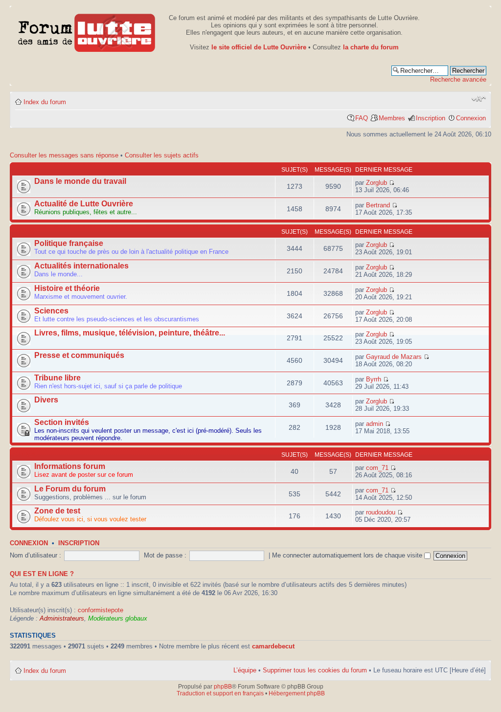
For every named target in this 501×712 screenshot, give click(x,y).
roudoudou (380, 512)
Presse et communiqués (79, 355)
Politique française (68, 243)
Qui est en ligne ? (42, 574)
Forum (23, 231)
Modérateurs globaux (117, 618)
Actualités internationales (81, 266)
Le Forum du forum (70, 489)
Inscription (430, 118)
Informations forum (69, 466)
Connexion (471, 118)
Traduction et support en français (220, 693)
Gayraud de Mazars (394, 356)
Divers (46, 400)
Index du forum (44, 102)
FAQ (361, 118)
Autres (24, 454)
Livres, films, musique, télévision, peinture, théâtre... (129, 333)
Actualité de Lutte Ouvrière (83, 204)
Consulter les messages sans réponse (64, 155)
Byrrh (373, 379)
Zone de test (57, 511)
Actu (20, 169)
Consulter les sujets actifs (162, 155)
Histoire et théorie (67, 288)
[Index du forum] (86, 31)
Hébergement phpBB (297, 693)
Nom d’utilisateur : (35, 555)
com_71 (377, 467)
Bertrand (378, 205)
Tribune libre (57, 378)
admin (374, 423)
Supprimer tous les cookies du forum (315, 670)
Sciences (51, 311)
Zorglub (376, 182)
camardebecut (273, 646)
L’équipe (244, 670)
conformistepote (100, 610)
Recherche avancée (458, 79)
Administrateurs (62, 618)
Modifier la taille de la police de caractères (479, 98)
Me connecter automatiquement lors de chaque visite (348, 555)
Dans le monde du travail (80, 181)
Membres (392, 118)
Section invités (61, 422)
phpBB (223, 686)
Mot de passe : (165, 555)
